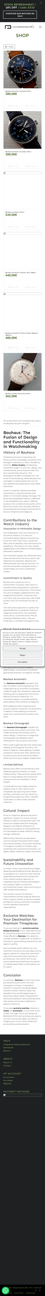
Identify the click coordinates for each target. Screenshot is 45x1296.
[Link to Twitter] (40, 1290)
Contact (7, 1065)
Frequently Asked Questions (16, 1044)
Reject (22, 655)
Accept (22, 648)
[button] (40, 2)
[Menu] (40, 27)
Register (7, 1083)
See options (22, 662)
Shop (22, 35)
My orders (8, 1080)
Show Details (31, 106)
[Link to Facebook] (36, 1290)
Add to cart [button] (14, 106)
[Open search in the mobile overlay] (33, 28)
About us (7, 1062)
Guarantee (8, 1047)
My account (8, 1077)
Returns (6, 1051)
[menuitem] (19, 1293)
